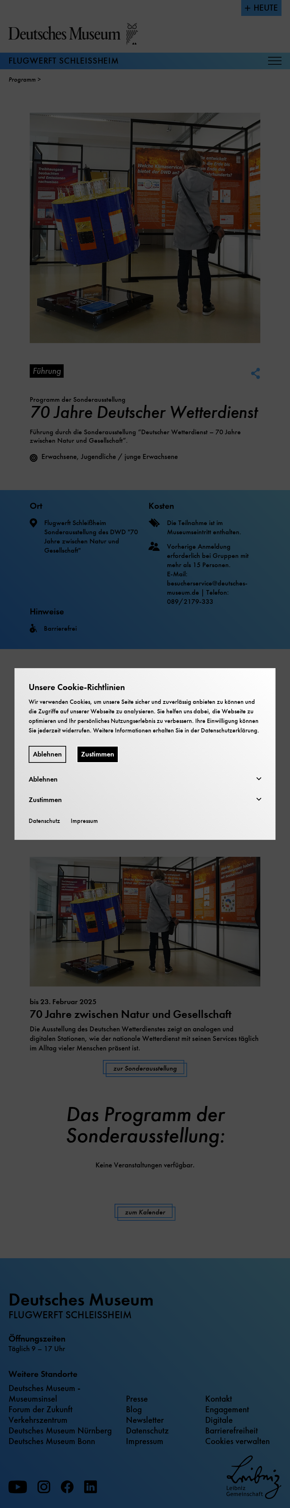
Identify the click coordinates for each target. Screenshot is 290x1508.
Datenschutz (44, 821)
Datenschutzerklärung (229, 730)
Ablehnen (47, 754)
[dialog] (145, 754)
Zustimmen (97, 754)
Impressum (84, 821)
